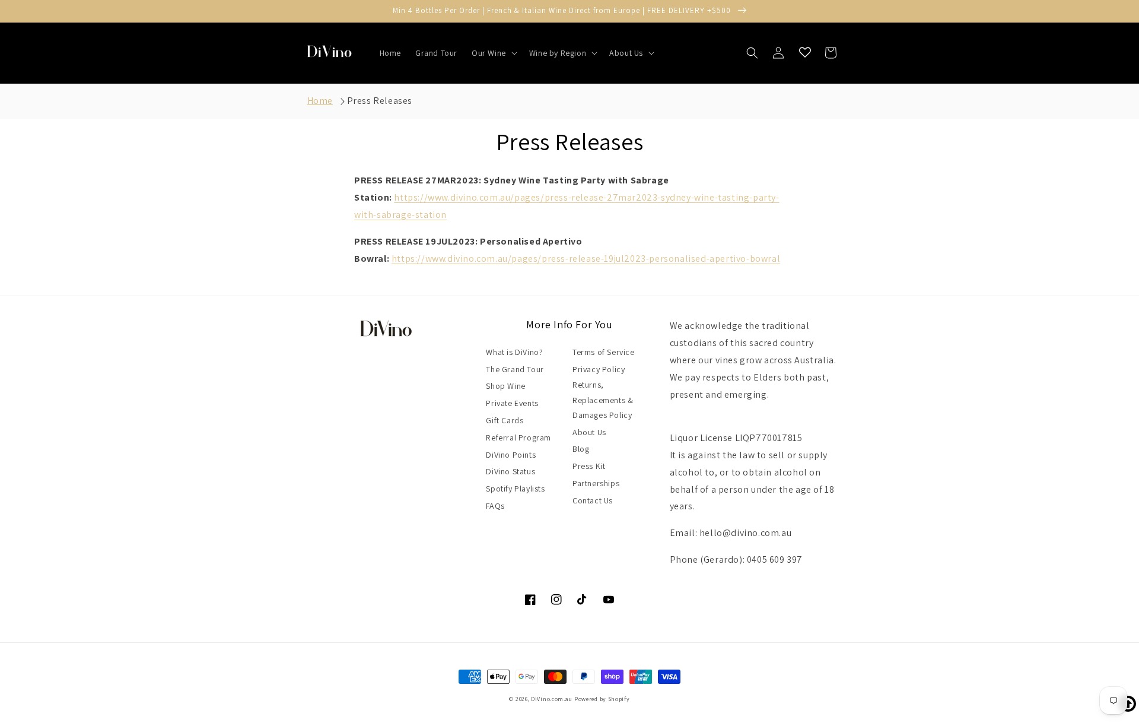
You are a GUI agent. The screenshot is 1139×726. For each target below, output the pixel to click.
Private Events (512, 403)
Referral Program (518, 437)
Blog (580, 448)
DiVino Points (511, 454)
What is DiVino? (514, 352)
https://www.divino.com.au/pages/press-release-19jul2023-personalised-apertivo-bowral (586, 258)
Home (320, 100)
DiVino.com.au (551, 699)
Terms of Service (603, 352)
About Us (589, 432)
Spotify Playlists (515, 488)
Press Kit (588, 466)
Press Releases (379, 100)
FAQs (495, 505)
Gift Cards (504, 420)
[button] (493, 52)
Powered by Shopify (602, 699)
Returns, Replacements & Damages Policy (602, 399)
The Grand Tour (514, 369)
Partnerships (595, 483)
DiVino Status (510, 471)
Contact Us (592, 500)
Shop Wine (505, 386)
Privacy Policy (598, 369)
